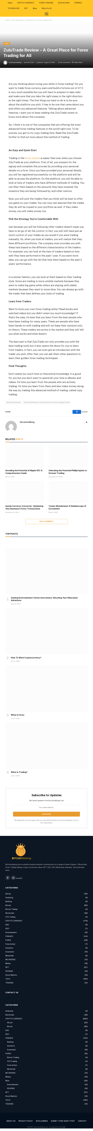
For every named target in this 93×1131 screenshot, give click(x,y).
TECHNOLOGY (13, 8)
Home (10, 3)
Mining (8, 963)
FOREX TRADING (46, 3)
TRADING (9, 983)
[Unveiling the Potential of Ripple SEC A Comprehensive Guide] (24, 456)
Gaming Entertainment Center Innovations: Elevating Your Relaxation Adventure (44, 599)
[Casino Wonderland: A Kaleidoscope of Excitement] (68, 492)
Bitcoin (8, 905)
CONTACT (82, 1121)
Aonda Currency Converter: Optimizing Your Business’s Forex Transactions (24, 507)
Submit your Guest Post (63, 1121)
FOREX (6, 43)
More (35, 8)
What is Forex (17, 715)
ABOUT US (10, 1121)
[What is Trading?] (46, 746)
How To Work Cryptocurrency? (26, 657)
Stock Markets (11, 975)
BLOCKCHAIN (63, 3)
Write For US (47, 8)
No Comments (65, 62)
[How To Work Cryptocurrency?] (46, 631)
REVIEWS (9, 971)
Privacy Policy (26, 1121)
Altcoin (8, 894)
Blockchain (9, 913)
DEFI (7, 929)
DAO (7, 925)
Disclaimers (42, 1121)
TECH (7, 979)
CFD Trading (10, 917)
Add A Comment (46, 521)
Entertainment (11, 932)
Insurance (9, 948)
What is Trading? (19, 772)
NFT (26, 8)
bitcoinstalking (16, 62)
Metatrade (9, 956)
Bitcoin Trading (11, 909)
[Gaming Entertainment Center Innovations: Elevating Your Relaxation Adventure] (46, 571)
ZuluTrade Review (14, 402)
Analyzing (9, 898)
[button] (46, 14)
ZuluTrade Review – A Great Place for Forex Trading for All (47, 402)
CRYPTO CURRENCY (25, 3)
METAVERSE (10, 960)
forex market (32, 158)
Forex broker (10, 944)
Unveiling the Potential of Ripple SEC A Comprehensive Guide (23, 471)
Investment (9, 952)
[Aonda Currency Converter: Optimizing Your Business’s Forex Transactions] (24, 492)
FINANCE (78, 3)
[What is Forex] (46, 688)
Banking (8, 901)
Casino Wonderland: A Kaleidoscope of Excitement (67, 507)
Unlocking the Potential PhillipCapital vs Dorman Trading (68, 471)
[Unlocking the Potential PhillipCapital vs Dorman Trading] (68, 456)
